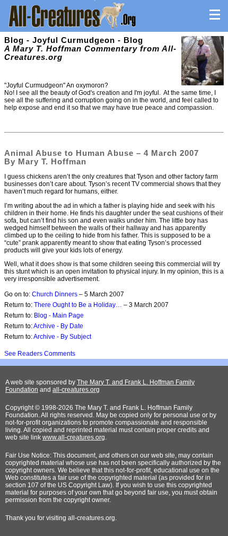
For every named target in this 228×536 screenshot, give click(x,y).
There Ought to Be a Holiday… (78, 305)
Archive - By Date (58, 326)
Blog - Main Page (59, 315)
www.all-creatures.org (73, 437)
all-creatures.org (76, 389)
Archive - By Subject (62, 336)
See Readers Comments (39, 353)
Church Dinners (54, 294)
